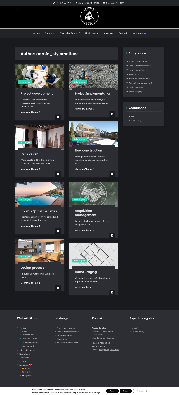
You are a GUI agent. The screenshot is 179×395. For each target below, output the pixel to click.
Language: (138, 33)
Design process (32, 268)
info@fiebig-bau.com (109, 349)
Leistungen (25, 82)
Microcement (28, 346)
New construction (88, 150)
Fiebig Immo (91, 33)
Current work (27, 334)
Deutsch (28, 368)
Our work (49, 33)
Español (28, 375)
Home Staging (86, 272)
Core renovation (29, 338)
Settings (140, 391)
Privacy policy (135, 120)
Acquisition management (85, 213)
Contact (123, 33)
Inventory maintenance (39, 211)
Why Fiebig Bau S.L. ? (70, 33)
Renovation (29, 154)
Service (36, 33)
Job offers (108, 33)
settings (97, 393)
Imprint (132, 116)
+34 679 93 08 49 (63, 3)
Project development (37, 93)
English (27, 372)
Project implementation (93, 93)
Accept (112, 391)
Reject (125, 391)
